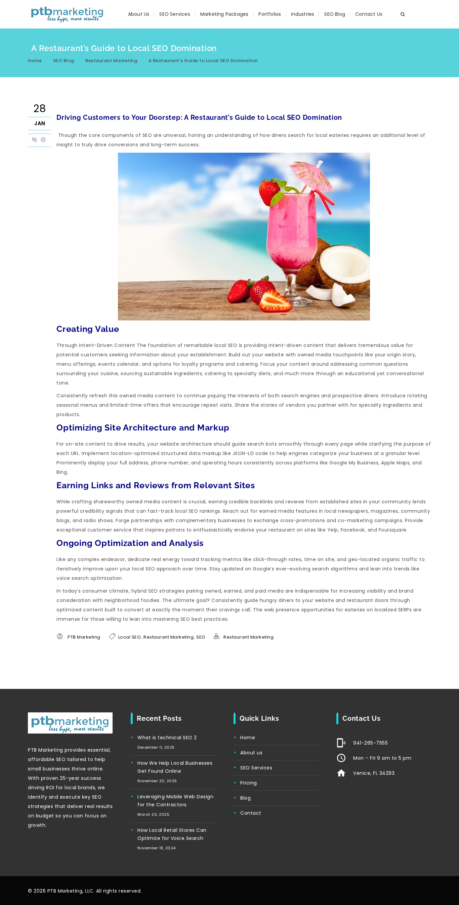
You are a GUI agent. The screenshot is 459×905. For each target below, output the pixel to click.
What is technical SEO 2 (167, 737)
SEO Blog (334, 14)
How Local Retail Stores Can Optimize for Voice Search (172, 834)
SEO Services (174, 14)
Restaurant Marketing (111, 60)
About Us (139, 14)
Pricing (248, 783)
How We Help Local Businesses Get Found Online (174, 767)
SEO (201, 637)
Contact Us (368, 14)
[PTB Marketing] (67, 14)
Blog (245, 798)
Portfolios (269, 14)
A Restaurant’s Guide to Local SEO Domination (203, 60)
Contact (250, 813)
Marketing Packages (224, 14)
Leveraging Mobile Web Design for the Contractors (175, 800)
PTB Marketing (84, 637)
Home (35, 60)
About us (251, 752)
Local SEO (129, 637)
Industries (302, 14)
